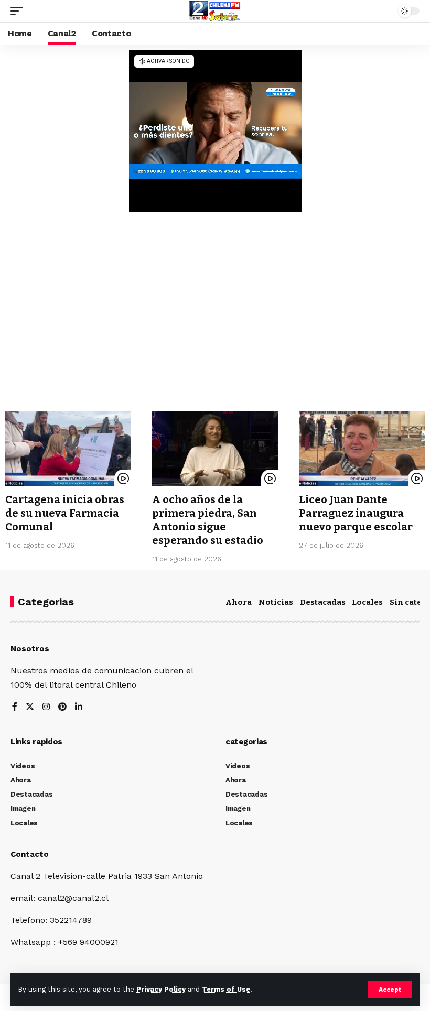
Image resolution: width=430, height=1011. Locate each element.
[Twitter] (30, 707)
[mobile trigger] (19, 11)
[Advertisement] (215, 327)
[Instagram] (46, 707)
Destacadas (323, 602)
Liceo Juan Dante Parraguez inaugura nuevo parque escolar (356, 513)
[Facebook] (14, 707)
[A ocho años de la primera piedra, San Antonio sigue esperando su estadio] (215, 448)
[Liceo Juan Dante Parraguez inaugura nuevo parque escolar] (362, 448)
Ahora (238, 602)
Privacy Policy (161, 989)
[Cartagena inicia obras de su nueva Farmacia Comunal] (68, 448)
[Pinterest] (62, 707)
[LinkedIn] (78, 707)
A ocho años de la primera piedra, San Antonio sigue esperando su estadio (207, 520)
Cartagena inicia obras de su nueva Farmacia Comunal (64, 513)
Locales (367, 602)
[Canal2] (215, 11)
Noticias (276, 602)
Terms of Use (226, 989)
